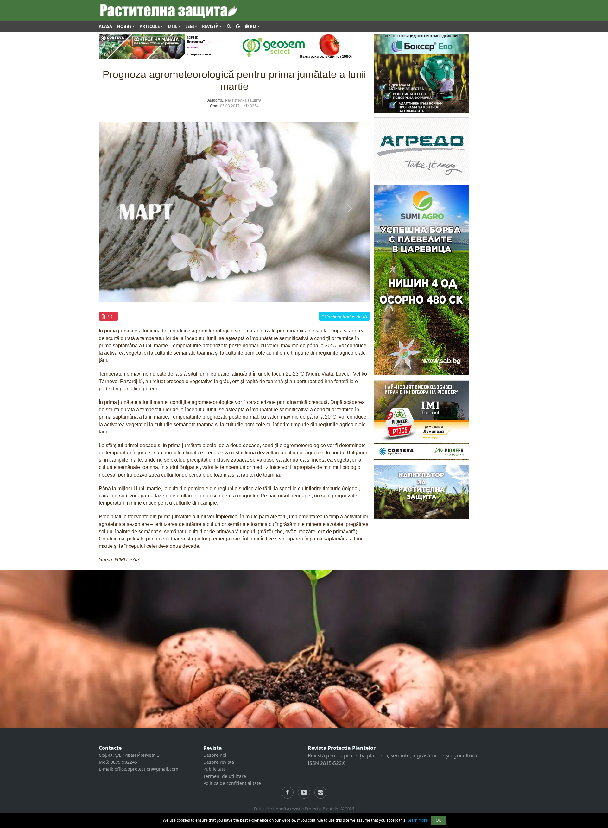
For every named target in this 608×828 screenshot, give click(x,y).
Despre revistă (218, 762)
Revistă (210, 26)
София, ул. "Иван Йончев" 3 (129, 755)
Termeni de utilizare (224, 776)
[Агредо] (421, 149)
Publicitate (214, 769)
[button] (252, 26)
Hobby (124, 26)
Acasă (105, 26)
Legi (189, 26)
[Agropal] (421, 491)
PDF (110, 316)
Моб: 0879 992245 (118, 762)
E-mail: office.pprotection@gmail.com (138, 769)
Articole (150, 26)
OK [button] (438, 820)
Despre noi (214, 755)
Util (172, 26)
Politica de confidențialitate (232, 783)
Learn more (417, 820)
